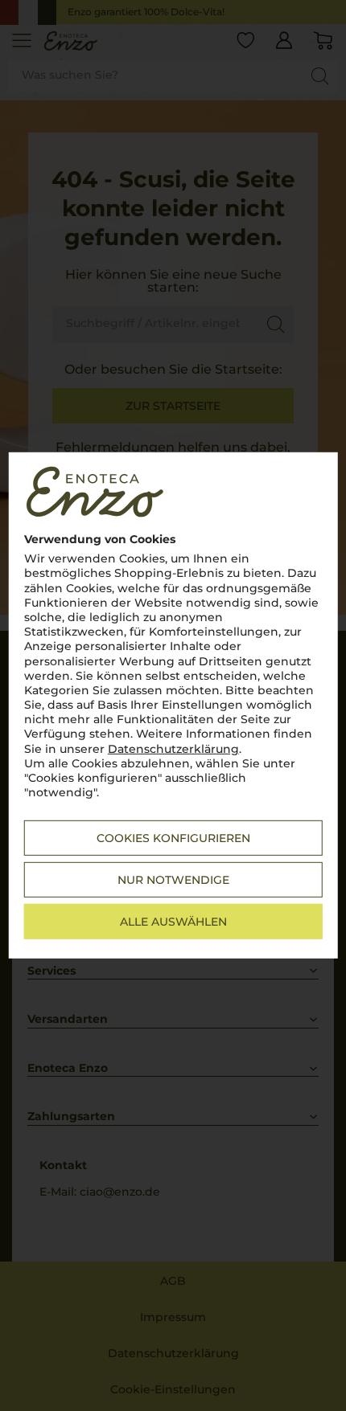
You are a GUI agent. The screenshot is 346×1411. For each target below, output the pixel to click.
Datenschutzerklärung (173, 748)
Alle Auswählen (173, 921)
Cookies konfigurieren (173, 838)
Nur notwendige (173, 880)
